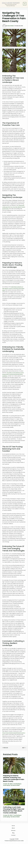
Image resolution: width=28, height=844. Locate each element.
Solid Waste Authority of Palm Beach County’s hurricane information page (13, 288)
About (13, 828)
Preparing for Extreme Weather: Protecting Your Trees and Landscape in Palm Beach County (13, 778)
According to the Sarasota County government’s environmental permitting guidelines (13, 374)
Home (13, 825)
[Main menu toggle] (24, 3)
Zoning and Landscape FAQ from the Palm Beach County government (13, 207)
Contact (13, 835)
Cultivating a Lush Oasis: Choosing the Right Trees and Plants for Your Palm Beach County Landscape (13, 810)
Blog (13, 833)
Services (13, 830)
